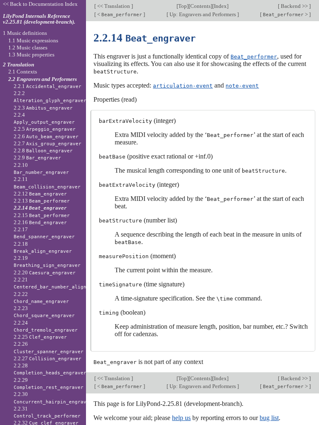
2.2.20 (45, 272)
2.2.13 (42, 201)
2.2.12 (40, 194)
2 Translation (18, 64)
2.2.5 (45, 129)
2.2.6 (46, 136)
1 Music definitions (25, 33)
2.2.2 (50, 96)
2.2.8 (43, 150)
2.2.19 (47, 261)
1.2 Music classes (27, 47)
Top (182, 6)
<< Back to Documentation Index (40, 4)
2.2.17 (44, 232)
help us (181, 417)
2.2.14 (40, 208)
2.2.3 (43, 108)
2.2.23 (44, 311)
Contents (200, 6)
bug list (269, 417)
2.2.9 (37, 157)
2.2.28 (50, 369)
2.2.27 (47, 358)
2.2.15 (42, 215)
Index (220, 6)
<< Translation (113, 6)
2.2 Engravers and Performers (42, 79)
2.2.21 (63, 283)
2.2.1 (47, 86)
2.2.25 (40, 337)
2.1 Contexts (22, 71)
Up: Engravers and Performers (202, 14)
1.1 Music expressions (33, 40)
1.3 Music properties (31, 54)
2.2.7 (47, 143)
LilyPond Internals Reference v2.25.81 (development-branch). (39, 19)
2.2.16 (40, 222)
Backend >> (294, 6)
